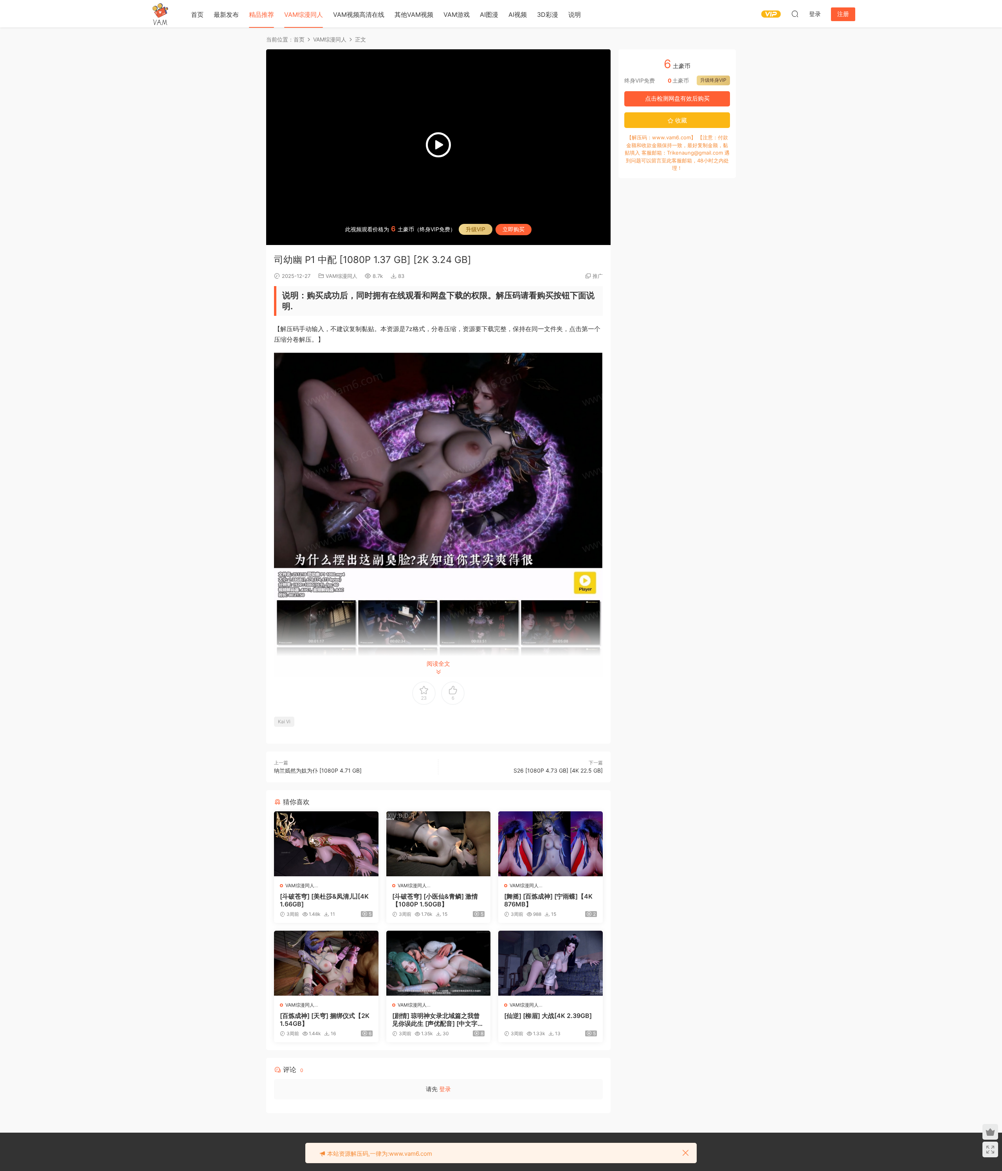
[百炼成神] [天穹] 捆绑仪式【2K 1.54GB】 (324, 1019)
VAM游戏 (456, 14)
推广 (598, 276)
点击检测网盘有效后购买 (677, 98)
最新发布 (226, 14)
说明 (574, 14)
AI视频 (517, 14)
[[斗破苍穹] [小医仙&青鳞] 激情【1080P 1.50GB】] (438, 843)
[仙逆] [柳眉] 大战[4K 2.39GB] (548, 1016)
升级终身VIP (713, 80)
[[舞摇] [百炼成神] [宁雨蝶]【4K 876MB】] (550, 843)
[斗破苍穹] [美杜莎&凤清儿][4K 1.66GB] (324, 900)
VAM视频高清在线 (358, 14)
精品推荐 (261, 14)
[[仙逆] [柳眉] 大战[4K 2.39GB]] (550, 963)
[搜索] (795, 13)
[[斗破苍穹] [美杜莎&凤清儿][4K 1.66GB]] (326, 843)
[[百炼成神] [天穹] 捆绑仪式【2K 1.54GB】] (326, 963)
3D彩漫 (547, 14)
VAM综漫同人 (303, 14)
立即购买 (513, 229)
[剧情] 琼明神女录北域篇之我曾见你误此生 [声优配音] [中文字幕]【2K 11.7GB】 (436, 1019)
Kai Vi (284, 721)
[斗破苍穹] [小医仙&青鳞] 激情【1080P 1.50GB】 (435, 900)
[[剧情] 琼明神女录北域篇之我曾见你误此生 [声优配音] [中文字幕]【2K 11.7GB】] (438, 963)
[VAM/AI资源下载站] (160, 13)
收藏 (680, 120)
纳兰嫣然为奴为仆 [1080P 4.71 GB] (318, 770)
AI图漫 (489, 14)
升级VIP (475, 229)
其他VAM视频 (414, 14)
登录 (445, 1089)
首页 (197, 14)
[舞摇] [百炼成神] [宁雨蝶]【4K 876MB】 (548, 900)
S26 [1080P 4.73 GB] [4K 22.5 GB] (558, 770)
